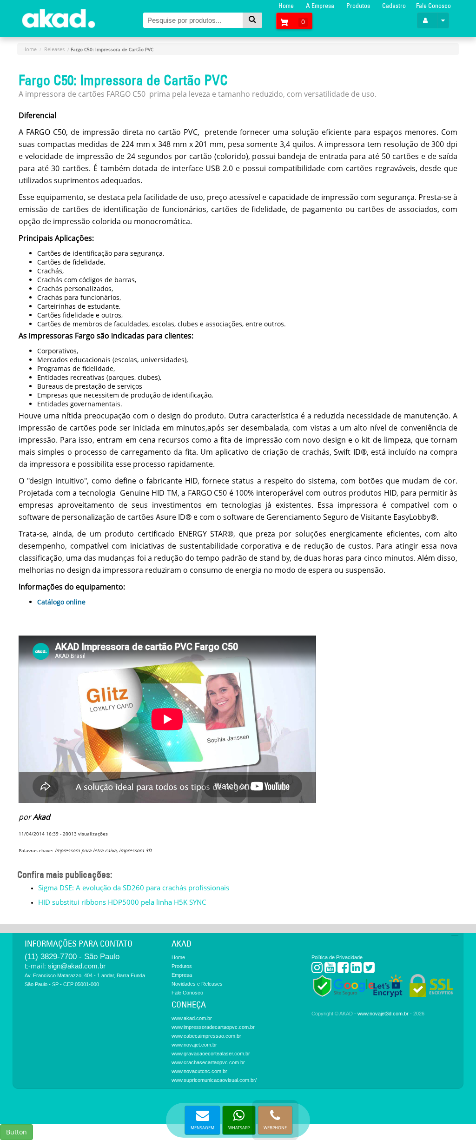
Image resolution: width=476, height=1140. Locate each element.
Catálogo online (61, 601)
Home (286, 5)
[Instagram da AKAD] (317, 969)
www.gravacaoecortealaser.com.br (211, 1053)
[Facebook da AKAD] (343, 969)
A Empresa (320, 5)
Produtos (358, 5)
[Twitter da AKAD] (369, 969)
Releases (54, 49)
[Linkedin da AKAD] (356, 969)
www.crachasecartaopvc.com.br (208, 1062)
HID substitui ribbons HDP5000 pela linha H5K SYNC (122, 902)
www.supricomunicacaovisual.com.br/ (214, 1080)
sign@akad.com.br (77, 966)
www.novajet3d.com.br (383, 1013)
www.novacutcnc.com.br (199, 1071)
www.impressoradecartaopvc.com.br (213, 1027)
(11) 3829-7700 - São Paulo (72, 956)
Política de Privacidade (337, 957)
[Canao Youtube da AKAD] (330, 969)
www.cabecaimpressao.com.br (206, 1036)
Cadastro (394, 5)
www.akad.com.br (192, 1018)
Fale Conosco (433, 5)
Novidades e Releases (197, 984)
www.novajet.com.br (194, 1044)
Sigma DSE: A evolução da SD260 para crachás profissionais (133, 887)
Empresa (182, 975)
